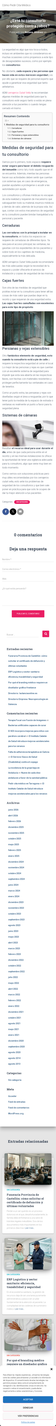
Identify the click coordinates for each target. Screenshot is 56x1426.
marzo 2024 (14, 891)
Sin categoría (22, 502)
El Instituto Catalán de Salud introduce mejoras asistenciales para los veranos (28, 741)
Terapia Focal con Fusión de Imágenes (27, 720)
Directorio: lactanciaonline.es (22, 693)
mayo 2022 (13, 983)
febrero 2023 (14, 954)
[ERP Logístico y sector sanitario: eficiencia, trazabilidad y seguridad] (28, 1253)
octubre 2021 (14, 1018)
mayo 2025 (13, 844)
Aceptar (28, 1399)
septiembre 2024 (16, 879)
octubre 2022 (14, 965)
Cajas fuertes (17, 131)
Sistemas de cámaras (21, 138)
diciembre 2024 (16, 862)
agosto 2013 (14, 1064)
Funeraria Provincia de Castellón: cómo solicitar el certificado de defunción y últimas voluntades (27, 661)
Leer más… (30, 1228)
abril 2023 (13, 942)
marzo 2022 (14, 994)
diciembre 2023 (16, 902)
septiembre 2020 (16, 1046)
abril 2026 (13, 815)
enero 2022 (13, 1006)
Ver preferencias (28, 1416)
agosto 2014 (14, 1058)
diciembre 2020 (16, 1041)
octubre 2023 (14, 914)
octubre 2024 (14, 873)
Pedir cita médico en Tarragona (23, 783)
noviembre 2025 (16, 833)
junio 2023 (13, 931)
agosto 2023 (14, 925)
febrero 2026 (14, 821)
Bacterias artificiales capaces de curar (27, 725)
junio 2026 (13, 810)
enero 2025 (13, 856)
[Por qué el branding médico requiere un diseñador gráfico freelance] (28, 1334)
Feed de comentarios (18, 1108)
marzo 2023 (14, 948)
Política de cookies (28, 1422)
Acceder (12, 1096)
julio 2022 (13, 977)
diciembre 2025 (16, 827)
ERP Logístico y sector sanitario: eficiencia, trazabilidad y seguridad (24, 1283)
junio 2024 (13, 885)
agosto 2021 (14, 1023)
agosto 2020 (14, 1052)
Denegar (28, 1407)
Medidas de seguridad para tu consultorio (27, 124)
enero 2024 (13, 896)
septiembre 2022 (16, 971)
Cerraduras (16, 128)
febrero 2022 (14, 1000)
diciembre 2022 (16, 960)
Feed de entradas (16, 1102)
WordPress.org (16, 1113)
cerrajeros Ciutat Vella (19, 92)
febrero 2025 (14, 850)
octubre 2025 (14, 838)
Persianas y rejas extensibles (25, 135)
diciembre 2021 (16, 1012)
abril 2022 (13, 989)
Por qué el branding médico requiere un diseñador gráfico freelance (27, 1364)
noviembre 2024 (16, 867)
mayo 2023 (13, 937)
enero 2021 (13, 1035)
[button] (51, 1369)
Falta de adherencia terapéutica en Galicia (28, 752)
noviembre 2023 (16, 908)
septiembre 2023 (16, 919)
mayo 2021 (13, 1029)
